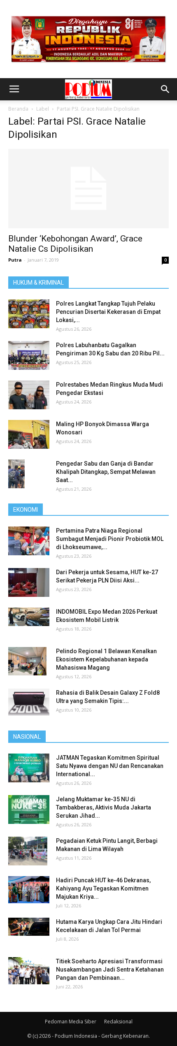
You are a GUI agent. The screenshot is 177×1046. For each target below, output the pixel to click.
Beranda (18, 108)
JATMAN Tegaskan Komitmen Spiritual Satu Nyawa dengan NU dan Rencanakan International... (109, 765)
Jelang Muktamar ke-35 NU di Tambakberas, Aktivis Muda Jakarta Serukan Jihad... (103, 807)
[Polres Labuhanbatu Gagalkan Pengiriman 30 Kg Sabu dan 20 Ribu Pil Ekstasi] (28, 355)
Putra (15, 260)
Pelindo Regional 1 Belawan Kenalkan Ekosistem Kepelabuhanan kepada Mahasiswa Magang (106, 659)
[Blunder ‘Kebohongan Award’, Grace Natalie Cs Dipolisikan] (88, 188)
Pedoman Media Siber (70, 1021)
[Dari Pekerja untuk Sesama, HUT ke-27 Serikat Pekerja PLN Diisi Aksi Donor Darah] (28, 582)
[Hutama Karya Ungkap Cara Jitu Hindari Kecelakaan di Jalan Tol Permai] (28, 927)
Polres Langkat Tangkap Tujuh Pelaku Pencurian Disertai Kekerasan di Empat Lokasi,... (108, 311)
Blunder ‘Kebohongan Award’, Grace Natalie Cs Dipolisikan (75, 244)
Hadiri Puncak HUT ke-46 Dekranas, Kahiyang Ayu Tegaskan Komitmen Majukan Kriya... (103, 888)
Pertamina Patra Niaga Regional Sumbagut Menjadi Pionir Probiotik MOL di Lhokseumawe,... (109, 538)
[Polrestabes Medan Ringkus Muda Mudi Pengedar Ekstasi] (28, 394)
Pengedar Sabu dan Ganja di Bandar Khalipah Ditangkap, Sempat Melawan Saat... (106, 471)
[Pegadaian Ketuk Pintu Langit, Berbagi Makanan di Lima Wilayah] (27, 851)
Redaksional (118, 1021)
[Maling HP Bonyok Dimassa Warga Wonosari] (28, 434)
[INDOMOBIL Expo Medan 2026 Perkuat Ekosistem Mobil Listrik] (28, 617)
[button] (165, 89)
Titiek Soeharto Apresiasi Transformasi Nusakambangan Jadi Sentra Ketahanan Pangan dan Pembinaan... (110, 969)
